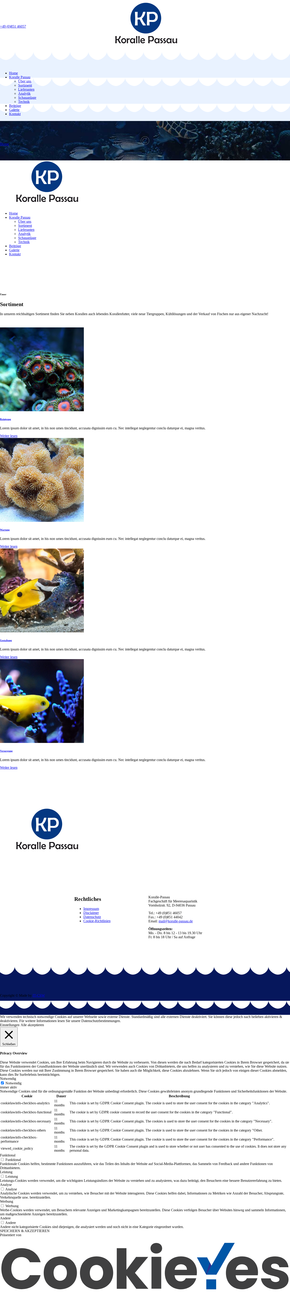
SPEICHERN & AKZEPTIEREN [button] (25, 1231)
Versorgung (6, 751)
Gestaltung (6, 640)
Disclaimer (91, 913)
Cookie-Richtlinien (97, 921)
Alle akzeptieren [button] (32, 1025)
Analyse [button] (6, 1185)
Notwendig (13, 1083)
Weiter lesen (8, 436)
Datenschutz (92, 917)
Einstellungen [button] (9, 1025)
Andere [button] (5, 1218)
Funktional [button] (7, 1155)
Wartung (5, 529)
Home (4, 144)
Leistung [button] (6, 1172)
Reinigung (5, 419)
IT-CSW (39, 995)
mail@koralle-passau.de (176, 921)
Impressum (91, 909)
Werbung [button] (6, 1201)
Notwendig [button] (8, 1079)
